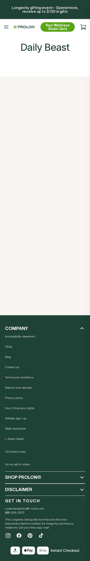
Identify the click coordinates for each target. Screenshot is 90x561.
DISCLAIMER (18, 489)
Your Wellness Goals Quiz (58, 27)
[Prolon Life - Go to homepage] (24, 27)
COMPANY (16, 328)
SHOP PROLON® (23, 477)
